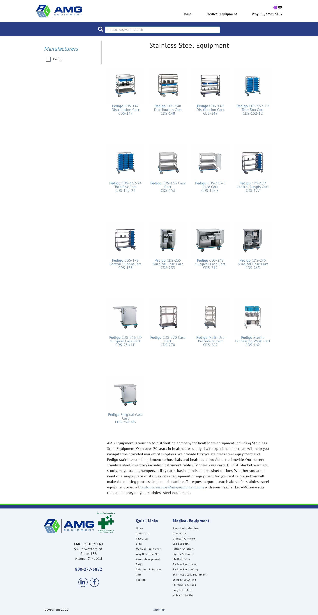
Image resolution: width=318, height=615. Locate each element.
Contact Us (143, 533)
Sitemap (159, 609)
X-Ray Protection (184, 595)
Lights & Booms (183, 554)
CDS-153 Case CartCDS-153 (168, 187)
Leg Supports (181, 543)
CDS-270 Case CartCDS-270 (168, 341)
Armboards (180, 533)
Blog (139, 543)
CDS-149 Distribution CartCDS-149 (210, 110)
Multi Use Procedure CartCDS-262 (210, 341)
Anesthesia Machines (186, 528)
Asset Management (148, 559)
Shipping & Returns (148, 569)
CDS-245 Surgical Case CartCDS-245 (253, 264)
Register (141, 579)
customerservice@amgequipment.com (172, 487)
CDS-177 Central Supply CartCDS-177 (253, 187)
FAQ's (139, 564)
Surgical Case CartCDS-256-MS (125, 418)
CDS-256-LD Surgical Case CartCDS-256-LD (125, 341)
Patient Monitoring (185, 564)
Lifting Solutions (184, 549)
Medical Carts (181, 559)
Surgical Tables (182, 590)
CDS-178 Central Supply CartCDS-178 (125, 264)
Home (187, 14)
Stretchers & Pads (184, 585)
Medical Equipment (221, 14)
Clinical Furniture (184, 538)
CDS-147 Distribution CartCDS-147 (125, 110)
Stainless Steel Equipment (190, 574)
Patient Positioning (185, 569)
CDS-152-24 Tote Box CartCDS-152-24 (125, 187)
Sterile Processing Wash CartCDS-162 (252, 341)
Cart (138, 574)
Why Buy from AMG (267, 14)
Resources (142, 538)
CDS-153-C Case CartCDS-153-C (210, 187)
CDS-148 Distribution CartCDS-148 (168, 110)
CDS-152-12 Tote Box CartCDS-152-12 (253, 110)
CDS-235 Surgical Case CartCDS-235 (168, 264)
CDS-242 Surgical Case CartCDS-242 (210, 264)
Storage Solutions (184, 579)
